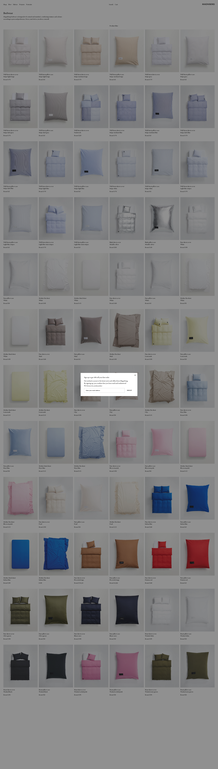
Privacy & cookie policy (94, 386)
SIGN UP (129, 390)
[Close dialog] (135, 375)
